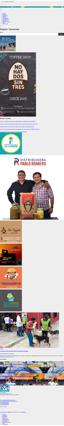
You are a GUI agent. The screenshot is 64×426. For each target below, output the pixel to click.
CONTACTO (5, 23)
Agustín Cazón (11, 353)
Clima (1, 373)
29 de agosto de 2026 (4, 366)
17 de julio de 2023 (4, 353)
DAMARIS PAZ (12, 366)
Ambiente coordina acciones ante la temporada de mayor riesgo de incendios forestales (17, 126)
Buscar (1, 32)
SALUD (4, 17)
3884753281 (6, 404)
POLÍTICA (4, 14)
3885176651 (6, 402)
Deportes (2, 367)
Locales (1, 348)
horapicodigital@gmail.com (9, 400)
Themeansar (23, 412)
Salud (1, 361)
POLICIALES (5, 18)
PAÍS (3, 22)
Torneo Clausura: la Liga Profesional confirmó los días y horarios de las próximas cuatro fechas (19, 123)
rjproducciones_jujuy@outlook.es (10, 401)
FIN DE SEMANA (6, 21)
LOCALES (4, 20)
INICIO (4, 13)
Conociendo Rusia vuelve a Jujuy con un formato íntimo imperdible (13, 131)
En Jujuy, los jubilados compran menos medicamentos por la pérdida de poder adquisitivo (17, 121)
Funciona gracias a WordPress (6, 412)
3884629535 (6, 403)
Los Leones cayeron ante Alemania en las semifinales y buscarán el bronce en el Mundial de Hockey (20, 129)
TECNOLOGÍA (5, 19)
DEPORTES (5, 15)
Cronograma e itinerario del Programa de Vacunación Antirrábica (14, 351)
